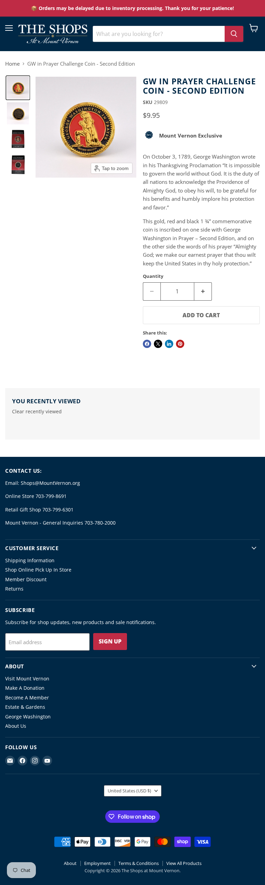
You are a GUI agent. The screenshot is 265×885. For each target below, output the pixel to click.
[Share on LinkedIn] (169, 344)
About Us (15, 726)
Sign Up (110, 641)
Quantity (153, 276)
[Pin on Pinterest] (180, 344)
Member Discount (26, 579)
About (70, 863)
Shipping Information (30, 560)
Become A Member (27, 697)
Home (12, 64)
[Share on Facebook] (147, 344)
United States (129, 791)
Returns (14, 588)
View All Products (184, 863)
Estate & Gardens (25, 707)
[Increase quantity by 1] (203, 291)
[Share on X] (158, 344)
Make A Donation (25, 688)
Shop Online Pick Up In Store (38, 569)
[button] (18, 88)
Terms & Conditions (138, 863)
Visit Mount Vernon (27, 678)
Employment (97, 863)
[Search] (234, 34)
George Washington (28, 716)
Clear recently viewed (37, 411)
